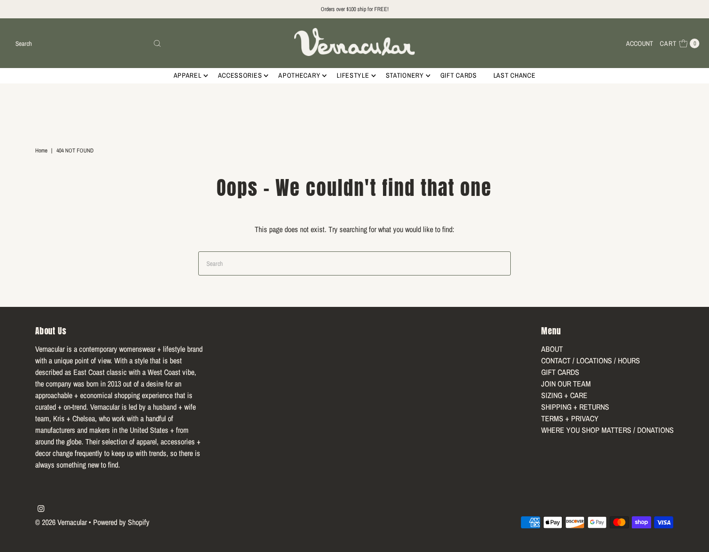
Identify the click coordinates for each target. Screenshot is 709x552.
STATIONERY (405, 75)
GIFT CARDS (458, 75)
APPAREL (188, 75)
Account (639, 43)
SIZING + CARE (564, 395)
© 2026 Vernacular (61, 522)
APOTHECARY (299, 75)
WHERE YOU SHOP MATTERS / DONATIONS (607, 430)
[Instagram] (41, 509)
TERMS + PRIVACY (570, 418)
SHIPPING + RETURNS (575, 406)
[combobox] (88, 43)
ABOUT (552, 349)
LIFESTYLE (353, 75)
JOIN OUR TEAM (566, 383)
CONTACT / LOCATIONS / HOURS (590, 360)
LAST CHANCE (514, 75)
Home (41, 150)
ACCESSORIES (240, 75)
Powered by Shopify (121, 522)
